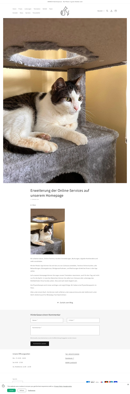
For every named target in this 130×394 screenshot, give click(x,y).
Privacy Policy (58, 386)
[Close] (128, 384)
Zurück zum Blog (66, 302)
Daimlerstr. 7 (69, 358)
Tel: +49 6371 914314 (72, 354)
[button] (107, 11)
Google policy (67, 386)
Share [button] (34, 205)
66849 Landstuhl (71, 363)
